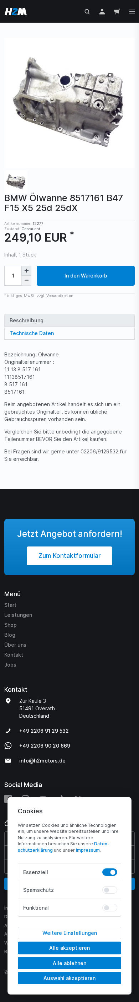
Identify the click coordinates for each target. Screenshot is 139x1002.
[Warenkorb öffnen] (117, 11)
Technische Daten (32, 333)
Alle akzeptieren (69, 948)
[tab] (69, 320)
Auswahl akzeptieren (69, 978)
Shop (10, 625)
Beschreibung (26, 320)
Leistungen (18, 615)
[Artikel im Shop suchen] (87, 11)
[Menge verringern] (26, 281)
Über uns (15, 645)
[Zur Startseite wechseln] (14, 11)
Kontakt (13, 655)
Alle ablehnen (69, 963)
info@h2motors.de (42, 761)
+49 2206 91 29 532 (44, 731)
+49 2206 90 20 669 (44, 746)
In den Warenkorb (86, 276)
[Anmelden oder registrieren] (102, 11)
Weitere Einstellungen (69, 933)
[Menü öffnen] (132, 11)
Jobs (10, 665)
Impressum (88, 850)
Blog (9, 635)
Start (10, 605)
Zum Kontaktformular (69, 555)
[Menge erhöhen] (26, 271)
